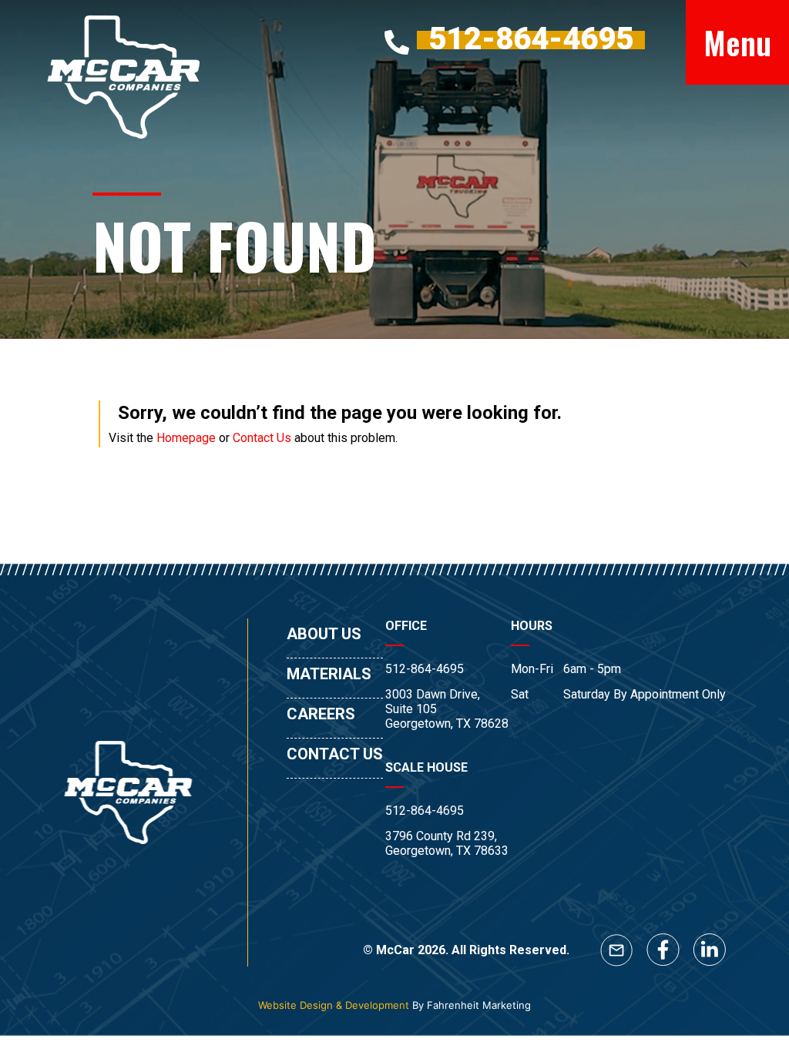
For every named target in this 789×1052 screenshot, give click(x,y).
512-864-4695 (424, 669)
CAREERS (321, 714)
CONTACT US (335, 754)
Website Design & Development (333, 1005)
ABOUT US (324, 634)
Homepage (186, 438)
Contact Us (262, 438)
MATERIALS (329, 674)
